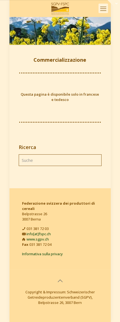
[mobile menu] (103, 8)
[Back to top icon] (60, 281)
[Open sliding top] (113, 6)
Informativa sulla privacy (42, 253)
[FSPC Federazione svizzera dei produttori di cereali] (60, 8)
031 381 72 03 (38, 228)
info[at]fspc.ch (39, 233)
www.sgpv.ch (38, 239)
